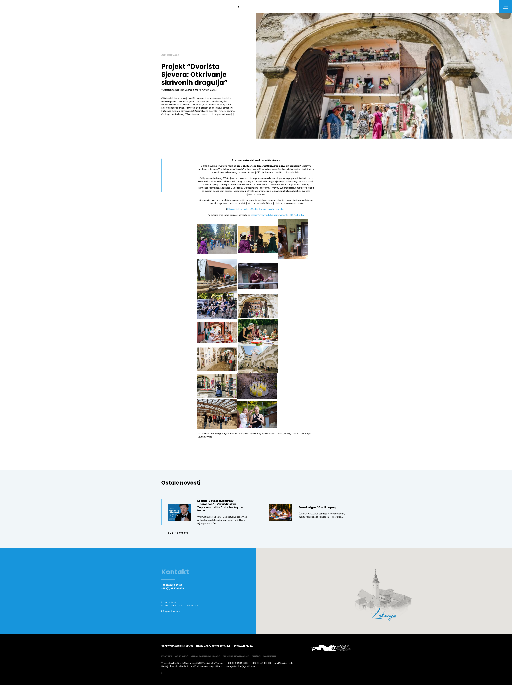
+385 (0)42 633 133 (171, 585)
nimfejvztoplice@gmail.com (240, 666)
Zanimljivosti (170, 55)
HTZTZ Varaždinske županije (213, 646)
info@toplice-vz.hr (171, 611)
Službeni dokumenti (264, 656)
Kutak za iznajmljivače (205, 656)
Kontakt (166, 656)
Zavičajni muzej (243, 646)
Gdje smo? (181, 656)
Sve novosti (178, 533)
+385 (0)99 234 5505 (237, 663)
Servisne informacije (236, 656)
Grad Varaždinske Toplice (177, 646)
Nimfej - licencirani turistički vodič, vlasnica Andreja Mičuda (191, 666)
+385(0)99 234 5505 (172, 588)
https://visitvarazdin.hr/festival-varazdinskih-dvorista (255, 209)
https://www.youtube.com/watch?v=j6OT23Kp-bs (277, 215)
